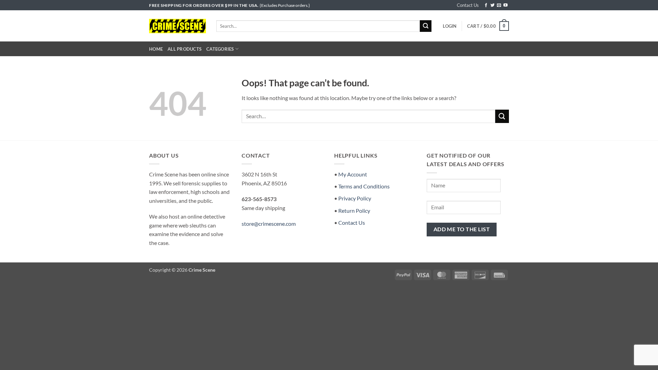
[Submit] (425, 26)
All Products (185, 49)
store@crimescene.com (269, 223)
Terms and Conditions (364, 186)
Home (156, 49)
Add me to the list (462, 229)
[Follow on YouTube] (505, 5)
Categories (220, 49)
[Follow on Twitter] (492, 5)
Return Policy (354, 210)
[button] (449, 26)
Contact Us (468, 5)
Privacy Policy (354, 198)
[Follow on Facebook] (486, 5)
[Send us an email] (499, 5)
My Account (352, 174)
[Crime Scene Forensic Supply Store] (177, 26)
